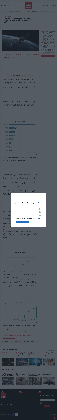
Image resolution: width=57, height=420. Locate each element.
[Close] (44, 195)
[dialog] (28, 210)
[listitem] (28, 207)
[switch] (39, 209)
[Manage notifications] (55, 418)
